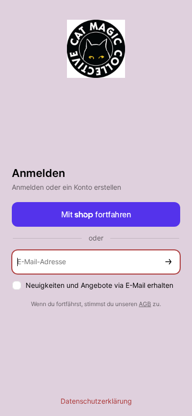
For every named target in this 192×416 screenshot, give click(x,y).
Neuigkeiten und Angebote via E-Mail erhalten (99, 285)
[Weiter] (168, 262)
